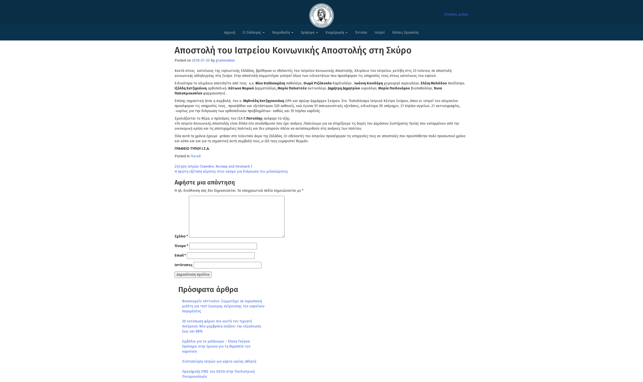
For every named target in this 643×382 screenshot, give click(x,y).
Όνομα (181, 246)
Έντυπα (361, 32)
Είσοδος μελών (456, 14)
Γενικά (196, 156)
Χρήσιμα (308, 32)
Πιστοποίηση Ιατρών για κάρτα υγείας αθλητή (219, 361)
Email (180, 255)
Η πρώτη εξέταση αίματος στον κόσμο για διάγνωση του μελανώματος (231, 171)
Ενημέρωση (335, 32)
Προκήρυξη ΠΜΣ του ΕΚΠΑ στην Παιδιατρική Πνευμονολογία (218, 374)
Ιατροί (379, 32)
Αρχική (229, 32)
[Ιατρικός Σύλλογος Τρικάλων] (321, 14)
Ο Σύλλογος (252, 32)
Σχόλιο (181, 236)
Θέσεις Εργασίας (405, 32)
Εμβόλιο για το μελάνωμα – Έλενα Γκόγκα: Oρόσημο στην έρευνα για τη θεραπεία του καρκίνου (216, 346)
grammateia (225, 60)
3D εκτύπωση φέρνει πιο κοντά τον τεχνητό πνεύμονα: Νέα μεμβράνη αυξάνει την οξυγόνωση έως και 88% (221, 326)
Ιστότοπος (184, 265)
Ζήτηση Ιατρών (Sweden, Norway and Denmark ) (213, 166)
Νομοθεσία (281, 32)
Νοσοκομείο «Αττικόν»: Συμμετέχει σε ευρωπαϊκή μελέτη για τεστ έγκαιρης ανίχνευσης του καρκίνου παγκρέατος (223, 306)
